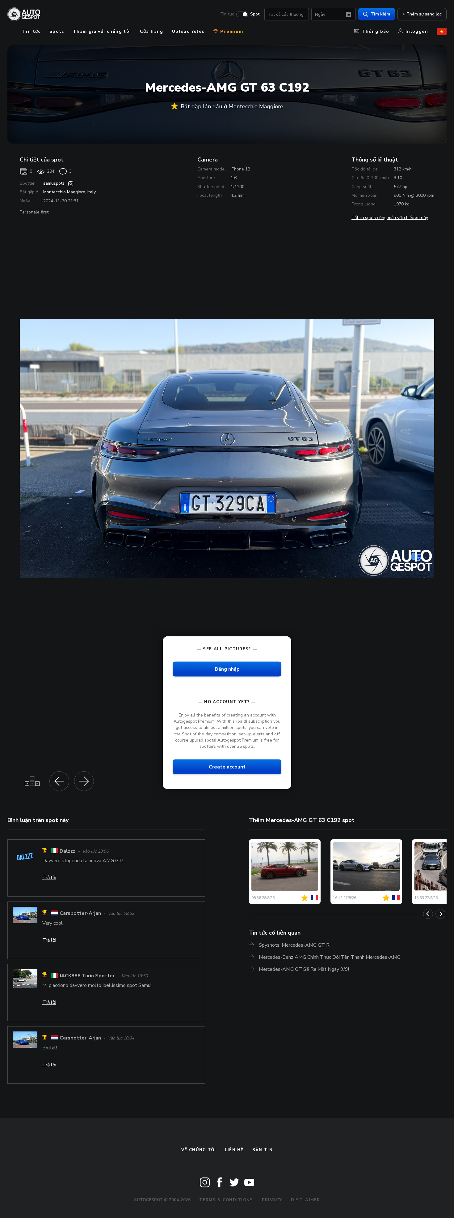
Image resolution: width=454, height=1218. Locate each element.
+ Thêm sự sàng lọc (422, 14)
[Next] (440, 914)
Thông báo (375, 31)
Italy (91, 192)
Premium (231, 31)
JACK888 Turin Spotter (87, 975)
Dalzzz (67, 851)
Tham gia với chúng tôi (102, 31)
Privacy (272, 1200)
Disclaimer (305, 1200)
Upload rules (188, 31)
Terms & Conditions (226, 1200)
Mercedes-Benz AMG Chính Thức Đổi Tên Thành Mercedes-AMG (330, 957)
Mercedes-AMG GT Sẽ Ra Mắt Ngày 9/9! (304, 969)
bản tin (262, 1150)
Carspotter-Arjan (80, 913)
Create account (227, 766)
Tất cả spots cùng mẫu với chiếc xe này (389, 218)
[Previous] (428, 914)
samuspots (54, 183)
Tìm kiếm (380, 14)
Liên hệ (234, 1150)
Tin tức (227, 14)
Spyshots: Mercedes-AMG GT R (294, 945)
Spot (254, 14)
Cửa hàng (151, 31)
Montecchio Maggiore (64, 192)
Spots (56, 31)
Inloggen (417, 31)
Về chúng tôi (198, 1150)
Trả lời (49, 877)
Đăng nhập (227, 669)
